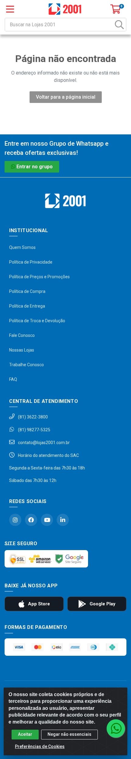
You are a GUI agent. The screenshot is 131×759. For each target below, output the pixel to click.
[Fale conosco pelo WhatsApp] (116, 728)
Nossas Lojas (21, 350)
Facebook (31, 520)
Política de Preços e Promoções (39, 276)
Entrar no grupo (34, 167)
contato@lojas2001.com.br (43, 442)
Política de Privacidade (30, 262)
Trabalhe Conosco (26, 364)
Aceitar (25, 734)
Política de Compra (27, 291)
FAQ (13, 379)
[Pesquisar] (119, 24)
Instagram (15, 520)
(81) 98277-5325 (33, 429)
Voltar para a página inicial (65, 97)
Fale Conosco (22, 335)
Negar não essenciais (69, 734)
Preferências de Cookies (40, 746)
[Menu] (10, 9)
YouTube (47, 520)
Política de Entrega (27, 306)
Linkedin (63, 520)
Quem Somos (22, 247)
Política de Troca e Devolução (37, 320)
